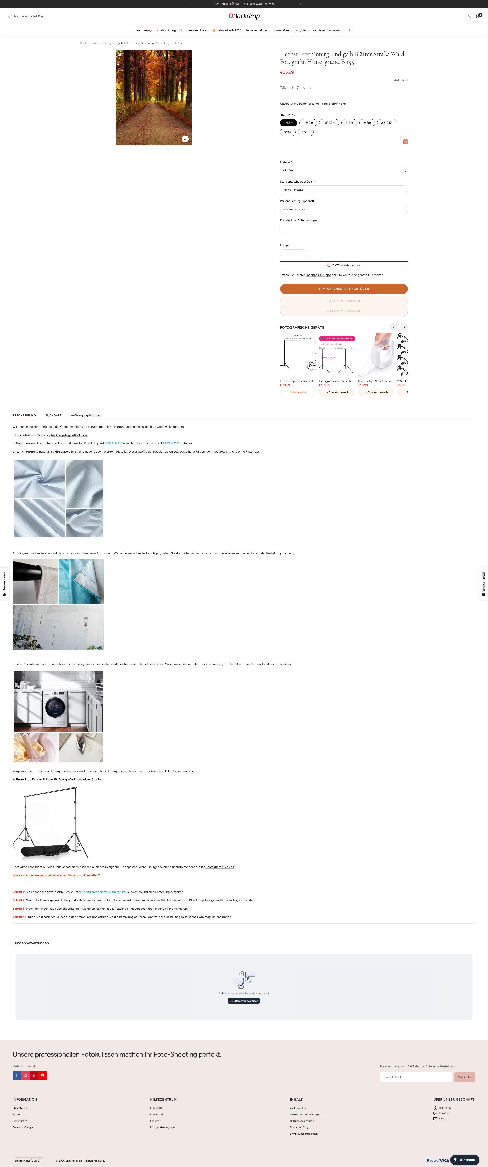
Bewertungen (20, 1120)
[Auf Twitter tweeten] (304, 87)
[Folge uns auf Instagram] (25, 1075)
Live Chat (444, 1113)
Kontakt (17, 1114)
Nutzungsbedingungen (302, 1120)
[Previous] (393, 327)
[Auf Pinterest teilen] (298, 87)
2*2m (349, 122)
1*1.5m (288, 122)
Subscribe (465, 1077)
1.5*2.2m (329, 122)
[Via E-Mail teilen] (310, 87)
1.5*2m (308, 122)
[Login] (469, 16)
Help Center (445, 1108)
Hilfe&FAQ (156, 1108)
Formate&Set (281, 30)
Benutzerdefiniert (257, 30)
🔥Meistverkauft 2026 (227, 30)
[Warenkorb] (478, 16)
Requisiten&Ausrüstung (328, 30)
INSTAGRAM (113, 443)
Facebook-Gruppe (23, 1127)
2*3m (367, 122)
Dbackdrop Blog (299, 1127)
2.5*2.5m (387, 122)
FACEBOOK (171, 443)
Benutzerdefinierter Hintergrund (104, 892)
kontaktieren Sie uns (219, 867)
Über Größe (156, 1114)
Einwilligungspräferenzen (304, 1133)
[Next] (404, 327)
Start (83, 43)
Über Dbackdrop (22, 1108)
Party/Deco (301, 30)
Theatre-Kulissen (197, 30)
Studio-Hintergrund (169, 30)
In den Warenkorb (337, 392)
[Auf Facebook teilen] (293, 87)
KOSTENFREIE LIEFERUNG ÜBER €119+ (244, 4)
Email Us (444, 1118)
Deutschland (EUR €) (27, 1160)
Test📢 (148, 30)
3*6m (306, 132)
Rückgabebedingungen (163, 1127)
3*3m (288, 132)
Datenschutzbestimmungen (305, 1114)
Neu (137, 30)
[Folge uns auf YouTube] (42, 1075)
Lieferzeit (155, 1120)
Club (350, 30)
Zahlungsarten (298, 1108)
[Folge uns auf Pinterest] (34, 1075)
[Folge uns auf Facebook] (17, 1075)
